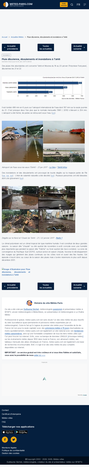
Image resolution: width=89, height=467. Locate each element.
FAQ (4, 422)
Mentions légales (9, 448)
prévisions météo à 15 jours (57, 328)
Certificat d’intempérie (11, 414)
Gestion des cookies (10, 453)
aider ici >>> (39, 355)
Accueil (4, 37)
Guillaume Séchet (31, 309)
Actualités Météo (17, 37)
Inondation (6, 55)
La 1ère (52, 167)
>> (53, 113)
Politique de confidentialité (13, 450)
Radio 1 (59, 238)
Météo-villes (7, 418)
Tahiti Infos (62, 167)
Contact (5, 410)
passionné (57, 309)
